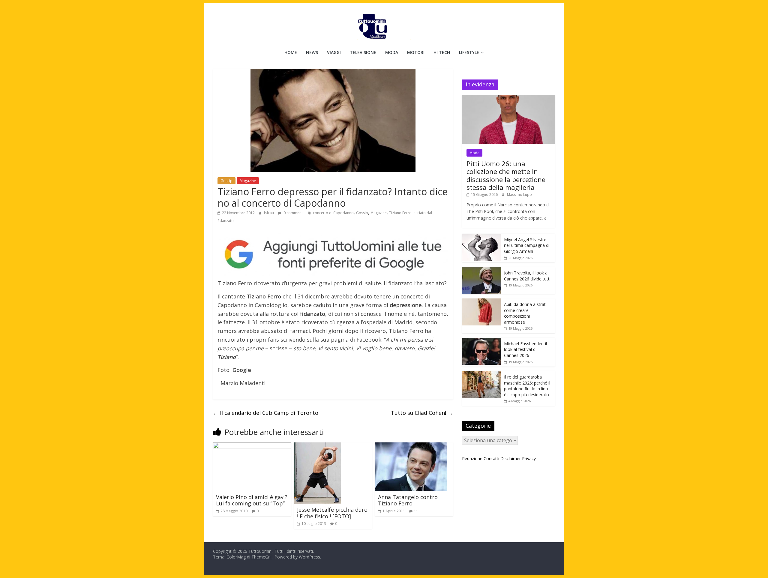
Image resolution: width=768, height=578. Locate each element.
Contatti (491, 458)
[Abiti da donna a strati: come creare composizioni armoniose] (481, 301)
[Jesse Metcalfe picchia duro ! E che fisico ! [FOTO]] (317, 446)
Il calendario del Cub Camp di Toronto (265, 412)
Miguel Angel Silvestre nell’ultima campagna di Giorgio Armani (526, 245)
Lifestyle (469, 52)
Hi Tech (442, 52)
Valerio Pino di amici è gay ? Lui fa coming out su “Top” (251, 500)
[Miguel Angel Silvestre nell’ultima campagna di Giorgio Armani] (481, 237)
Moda (391, 52)
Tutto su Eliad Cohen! (422, 412)
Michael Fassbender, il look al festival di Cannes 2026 (525, 349)
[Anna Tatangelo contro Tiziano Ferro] (411, 446)
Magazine (248, 180)
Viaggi (334, 52)
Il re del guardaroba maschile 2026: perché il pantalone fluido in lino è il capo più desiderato (527, 385)
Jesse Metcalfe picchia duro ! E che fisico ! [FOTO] (332, 513)
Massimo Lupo (519, 194)
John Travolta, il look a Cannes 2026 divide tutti (527, 276)
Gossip (226, 180)
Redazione (472, 458)
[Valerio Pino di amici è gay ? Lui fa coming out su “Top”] (252, 446)
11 (416, 511)
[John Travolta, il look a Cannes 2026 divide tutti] (481, 270)
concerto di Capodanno (333, 212)
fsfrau (269, 212)
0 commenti (293, 212)
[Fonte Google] (333, 254)
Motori (415, 52)
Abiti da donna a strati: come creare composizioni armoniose (526, 313)
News (312, 52)
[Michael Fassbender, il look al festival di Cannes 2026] (481, 341)
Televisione (363, 52)
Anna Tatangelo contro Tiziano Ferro (408, 500)
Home (290, 52)
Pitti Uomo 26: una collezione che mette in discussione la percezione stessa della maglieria (505, 175)
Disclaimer (510, 458)
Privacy (529, 458)
